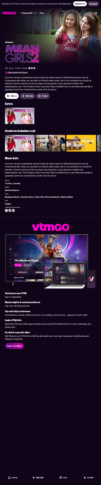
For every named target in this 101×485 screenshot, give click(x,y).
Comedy (16, 183)
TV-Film (8, 183)
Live (41, 13)
